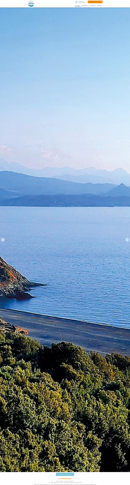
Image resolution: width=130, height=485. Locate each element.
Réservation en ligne (95, 1)
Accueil (77, 5)
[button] (2, 239)
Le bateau (93, 5)
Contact (99, 5)
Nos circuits (84, 5)
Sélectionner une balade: (64, 474)
